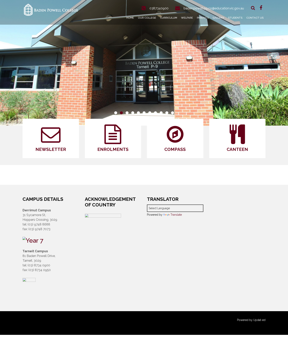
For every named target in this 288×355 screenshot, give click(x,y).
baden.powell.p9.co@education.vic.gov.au (214, 8)
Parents (203, 17)
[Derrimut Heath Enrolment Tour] (33, 239)
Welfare (187, 17)
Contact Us (255, 17)
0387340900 (158, 8)
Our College (147, 17)
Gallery (218, 17)
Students (235, 17)
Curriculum (168, 17)
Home (130, 17)
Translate (176, 214)
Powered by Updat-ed (251, 320)
